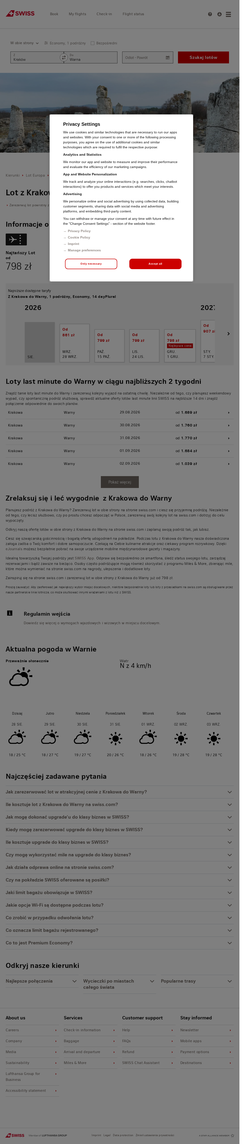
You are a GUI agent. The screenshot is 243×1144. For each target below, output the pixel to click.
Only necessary (91, 263)
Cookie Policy (79, 237)
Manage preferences (84, 250)
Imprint (73, 244)
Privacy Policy (79, 231)
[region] (121, 197)
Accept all (155, 263)
